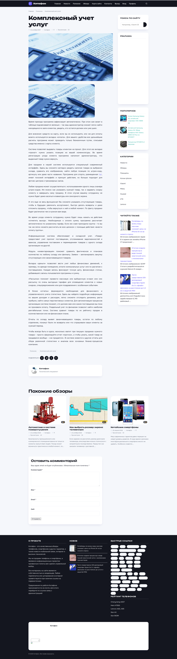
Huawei (123, 194)
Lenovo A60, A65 (117, 609)
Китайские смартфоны (125, 427)
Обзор (123, 578)
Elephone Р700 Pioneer (127, 550)
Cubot (143, 546)
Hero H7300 (115, 605)
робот (123, 589)
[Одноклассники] (51, 358)
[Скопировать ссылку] (56, 358)
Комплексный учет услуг (48, 351)
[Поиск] (146, 4)
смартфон (131, 589)
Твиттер (35, 646)
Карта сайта (97, 4)
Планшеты (124, 173)
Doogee (114, 550)
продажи (143, 585)
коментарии (124, 585)
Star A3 (113, 612)
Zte (136, 574)
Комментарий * (37, 470)
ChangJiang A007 (118, 602)
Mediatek (129, 558)
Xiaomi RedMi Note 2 (118, 574)
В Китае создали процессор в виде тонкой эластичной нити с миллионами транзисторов (91, 558)
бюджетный (116, 582)
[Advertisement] (133, 71)
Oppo (122, 562)
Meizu (122, 189)
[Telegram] (47, 358)
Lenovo (123, 204)
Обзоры (86, 4)
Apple (123, 546)
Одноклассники (66, 646)
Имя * (33, 490)
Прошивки (143, 578)
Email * (33, 499)
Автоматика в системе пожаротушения (41, 428)
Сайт (33, 509)
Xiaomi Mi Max (126, 570)
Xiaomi (123, 183)
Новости (67, 4)
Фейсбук (44, 646)
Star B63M (115, 616)
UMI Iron (122, 566)
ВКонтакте (54, 646)
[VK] (42, 358)
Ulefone (114, 566)
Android (114, 546)
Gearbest (141, 550)
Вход (124, 4)
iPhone (131, 554)
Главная (57, 4)
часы (113, 593)
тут (100, 174)
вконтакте (126, 582)
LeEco (139, 554)
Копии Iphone (125, 178)
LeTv (121, 558)
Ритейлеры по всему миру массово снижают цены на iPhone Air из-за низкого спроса (89, 548)
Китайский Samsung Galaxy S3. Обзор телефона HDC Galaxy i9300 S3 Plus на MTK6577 (136, 132)
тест (139, 589)
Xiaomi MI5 (115, 570)
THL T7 (137, 562)
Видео (142, 574)
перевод (134, 585)
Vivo (130, 566)
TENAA (129, 562)
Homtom (114, 554)
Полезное (76, 4)
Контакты (108, 4)
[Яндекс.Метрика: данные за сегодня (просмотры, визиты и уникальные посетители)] (35, 643)
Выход (117, 4)
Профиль (132, 4)
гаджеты (135, 582)
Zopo (130, 574)
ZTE (121, 199)
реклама (114, 589)
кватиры (114, 585)
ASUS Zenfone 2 (133, 546)
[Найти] (145, 24)
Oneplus (114, 562)
